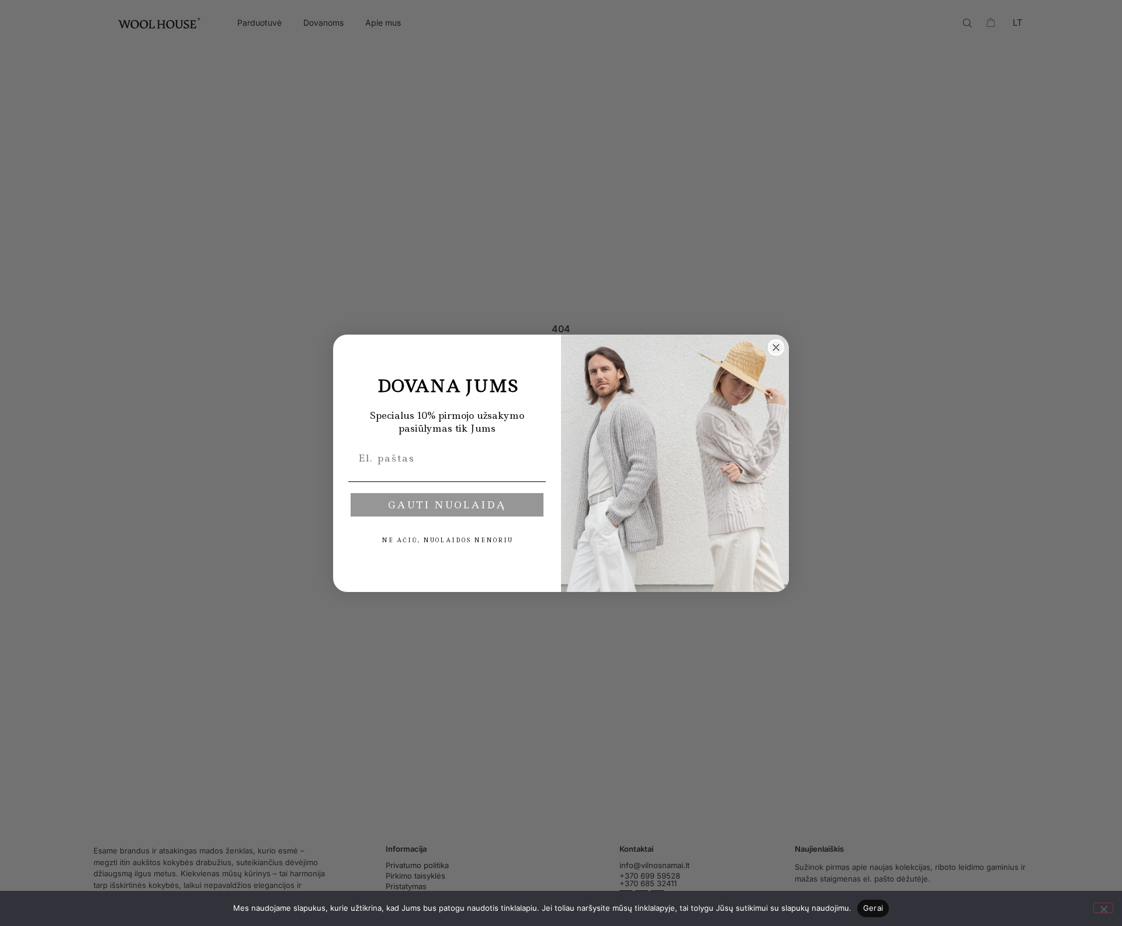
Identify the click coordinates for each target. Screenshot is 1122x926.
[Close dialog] (776, 347)
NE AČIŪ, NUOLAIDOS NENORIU (447, 540)
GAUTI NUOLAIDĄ (447, 504)
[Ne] (1103, 908)
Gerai (873, 908)
